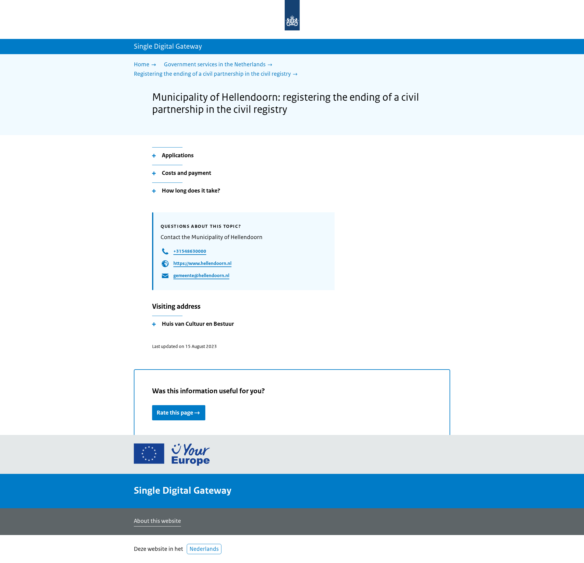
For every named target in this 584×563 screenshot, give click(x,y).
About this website (157, 521)
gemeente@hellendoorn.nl (201, 275)
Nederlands (204, 549)
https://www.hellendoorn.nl (202, 263)
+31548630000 (189, 251)
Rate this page (175, 412)
